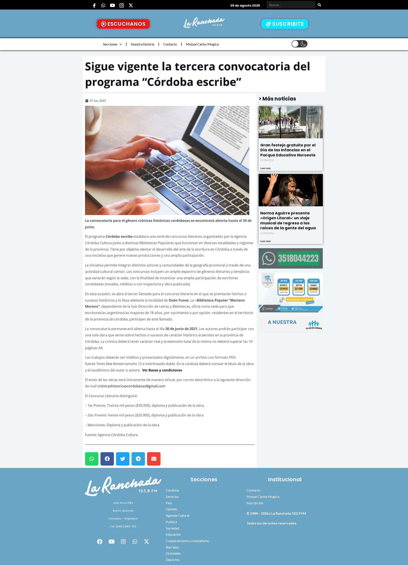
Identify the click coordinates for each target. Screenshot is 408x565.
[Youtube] (112, 5)
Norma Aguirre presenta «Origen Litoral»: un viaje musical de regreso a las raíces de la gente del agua (288, 220)
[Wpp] (103, 5)
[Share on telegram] (138, 459)
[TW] (131, 5)
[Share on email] (153, 459)
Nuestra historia (142, 44)
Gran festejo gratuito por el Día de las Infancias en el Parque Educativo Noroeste (288, 150)
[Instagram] (121, 5)
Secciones (110, 44)
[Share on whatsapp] (91, 459)
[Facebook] (94, 5)
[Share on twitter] (122, 459)
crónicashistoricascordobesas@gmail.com (131, 386)
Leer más (265, 168)
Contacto (170, 44)
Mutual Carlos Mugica (202, 44)
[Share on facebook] (107, 459)
